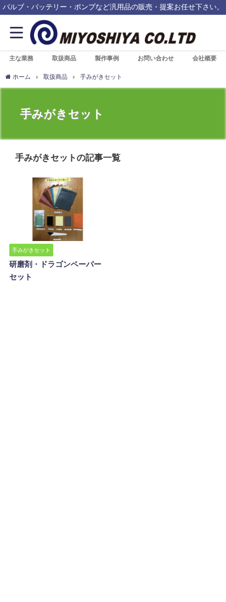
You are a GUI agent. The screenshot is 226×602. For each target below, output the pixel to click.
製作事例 (107, 58)
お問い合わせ (156, 58)
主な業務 (21, 58)
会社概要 (205, 58)
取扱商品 (64, 58)
